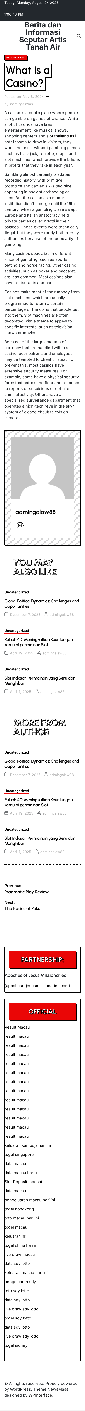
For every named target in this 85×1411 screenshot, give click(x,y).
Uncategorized (15, 57)
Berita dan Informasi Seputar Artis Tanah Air (43, 36)
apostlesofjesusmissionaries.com (37, 985)
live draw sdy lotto (22, 1336)
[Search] (79, 36)
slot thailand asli (61, 136)
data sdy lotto (17, 1327)
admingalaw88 (22, 104)
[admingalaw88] (42, 468)
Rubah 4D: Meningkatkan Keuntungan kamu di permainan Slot (38, 642)
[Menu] (6, 36)
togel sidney (16, 1345)
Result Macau (17, 1027)
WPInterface (40, 1395)
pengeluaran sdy (20, 1281)
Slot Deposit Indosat (23, 1181)
